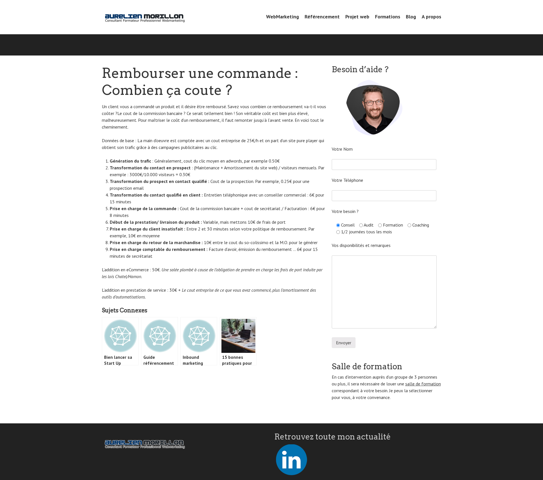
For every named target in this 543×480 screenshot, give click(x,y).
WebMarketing (282, 16)
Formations (387, 16)
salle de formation (423, 384)
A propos (431, 16)
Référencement (322, 16)
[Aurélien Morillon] (144, 17)
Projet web (357, 16)
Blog (411, 16)
